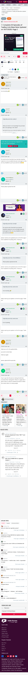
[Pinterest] (13, 656)
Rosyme (22, 555)
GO (18, 56)
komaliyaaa (22, 530)
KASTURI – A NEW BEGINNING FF (8, 598)
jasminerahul (21, 600)
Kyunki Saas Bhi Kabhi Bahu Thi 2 (9, 575)
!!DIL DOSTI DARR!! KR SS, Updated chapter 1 (14, 459)
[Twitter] (5, 656)
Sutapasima (22, 538)
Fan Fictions (5, 596)
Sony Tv (4, 648)
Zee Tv (3, 644)
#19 (26, 346)
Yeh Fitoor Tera (6, 526)
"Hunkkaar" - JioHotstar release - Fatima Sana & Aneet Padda (12, 552)
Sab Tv (3, 650)
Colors (3, 646)
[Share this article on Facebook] (13, 69)
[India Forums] (7, 2)
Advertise (4, 629)
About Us (4, 627)
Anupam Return (5, 584)
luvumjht (22, 586)
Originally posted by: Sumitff (9, 223)
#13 (26, 156)
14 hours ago (17, 572)
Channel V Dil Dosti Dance (10, 21)
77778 (14, 452)
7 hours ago (16, 538)
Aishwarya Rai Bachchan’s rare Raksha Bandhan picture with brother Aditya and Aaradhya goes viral (21, 420)
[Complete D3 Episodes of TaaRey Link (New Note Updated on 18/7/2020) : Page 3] (24, 56)
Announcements (15, 523)
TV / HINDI (4, 414)
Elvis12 (23, 572)
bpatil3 (23, 579)
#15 (26, 219)
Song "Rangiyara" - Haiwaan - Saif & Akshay (11, 591)
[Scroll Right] (26, 78)
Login (20, 1)
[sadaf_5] (2, 62)
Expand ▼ (16, 448)
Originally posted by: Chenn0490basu (11, 257)
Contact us (4, 631)
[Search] (16, 1)
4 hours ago (15, 600)
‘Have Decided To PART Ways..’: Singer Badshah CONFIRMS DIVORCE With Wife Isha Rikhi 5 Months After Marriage (7, 420)
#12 (26, 115)
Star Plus (4, 643)
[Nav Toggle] (1, 1)
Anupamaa (5, 533)
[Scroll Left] (2, 78)
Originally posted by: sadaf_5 (10, 119)
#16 (26, 254)
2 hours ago (16, 530)
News (3, 5)
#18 (26, 314)
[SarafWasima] (9, 62)
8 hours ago (15, 547)
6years (5, 62)
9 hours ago (17, 555)
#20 (26, 375)
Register (25, 1)
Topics (14, 5)
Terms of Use (5, 635)
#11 (26, 88)
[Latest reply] (17, 452)
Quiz (19, 5)
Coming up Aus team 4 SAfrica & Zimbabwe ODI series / (12, 544)
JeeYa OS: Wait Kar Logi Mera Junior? (10, 528)
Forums (9, 5)
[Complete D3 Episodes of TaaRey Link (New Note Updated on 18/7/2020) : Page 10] (26, 56)
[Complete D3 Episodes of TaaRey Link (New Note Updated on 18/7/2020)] (2, 56)
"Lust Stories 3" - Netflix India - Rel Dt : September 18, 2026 (13, 561)
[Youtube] (8, 656)
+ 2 (25, 213)
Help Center (5, 633)
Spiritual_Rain (21, 547)
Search (25, 53)
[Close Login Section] (25, 144)
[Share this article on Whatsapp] (18, 69)
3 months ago (9, 476)
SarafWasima (16, 476)
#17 (26, 282)
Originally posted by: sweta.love (10, 286)
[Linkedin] (16, 656)
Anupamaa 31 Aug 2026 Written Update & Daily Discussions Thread (12, 535)
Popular (8, 523)
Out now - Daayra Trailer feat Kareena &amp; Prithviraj (12, 569)
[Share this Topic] (10, 69)
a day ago (18, 586)
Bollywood (5, 550)
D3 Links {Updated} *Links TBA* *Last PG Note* (15, 435)
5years (12, 62)
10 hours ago (17, 593)
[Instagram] (11, 656)
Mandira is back (5, 577)
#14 (26, 183)
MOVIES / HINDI (19, 414)
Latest (3, 523)
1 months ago (9, 452)
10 (19, 395)
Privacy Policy (5, 637)
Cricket (4, 541)
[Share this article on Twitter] (15, 69)
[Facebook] (3, 656)
